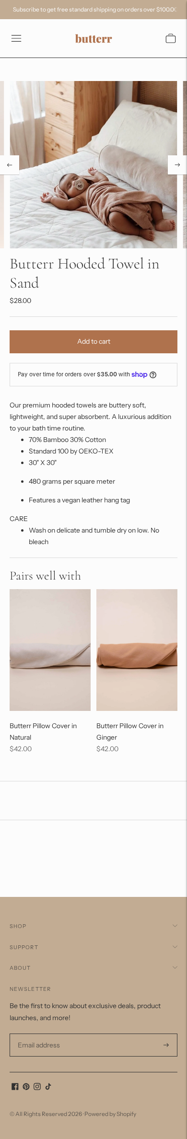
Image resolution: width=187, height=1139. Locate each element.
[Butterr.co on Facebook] (15, 1087)
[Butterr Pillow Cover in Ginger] (136, 650)
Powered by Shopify (110, 1113)
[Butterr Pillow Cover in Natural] (50, 650)
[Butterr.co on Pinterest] (26, 1087)
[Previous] (9, 164)
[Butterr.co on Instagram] (37, 1087)
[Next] (177, 164)
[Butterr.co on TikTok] (48, 1087)
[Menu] (16, 38)
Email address (37, 1033)
